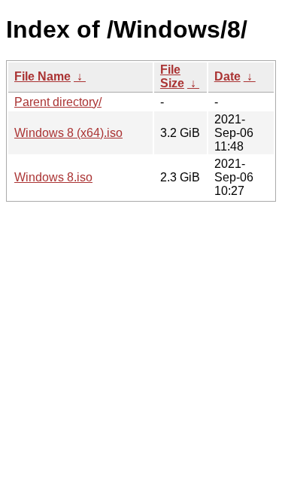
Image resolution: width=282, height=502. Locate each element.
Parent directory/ (58, 102)
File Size (172, 76)
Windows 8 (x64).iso (68, 132)
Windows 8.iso (53, 177)
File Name (42, 76)
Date (227, 76)
